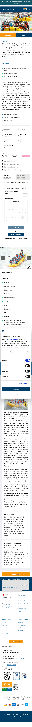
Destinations (21, 628)
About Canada (7, 619)
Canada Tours (23, 619)
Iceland (25, 1)
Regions (4, 622)
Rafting (22, 32)
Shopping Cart (7, 607)
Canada (9, 32)
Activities (15, 32)
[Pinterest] (18, 698)
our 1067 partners (12, 339)
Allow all (16, 389)
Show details (23, 383)
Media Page (21, 606)
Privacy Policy (21, 600)
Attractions (5, 625)
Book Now (8, 35)
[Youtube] (14, 698)
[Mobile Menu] (29, 9)
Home (3, 32)
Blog (3, 630)
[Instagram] (9, 698)
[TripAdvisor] (28, 698)
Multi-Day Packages (23, 622)
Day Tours (20, 630)
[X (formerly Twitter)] (23, 698)
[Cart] (24, 9)
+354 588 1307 (11, 665)
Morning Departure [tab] (7, 177)
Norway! (16, 3)
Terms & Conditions (23, 603)
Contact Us (21, 598)
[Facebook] (4, 698)
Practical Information (8, 628)
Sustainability (22, 608)
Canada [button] (7, 595)
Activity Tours (21, 625)
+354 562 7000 (19, 659)
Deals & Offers (6, 633)
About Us (21, 595)
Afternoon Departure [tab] (21, 177)
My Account (6, 604)
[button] (7, 156)
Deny (16, 394)
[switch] (27, 365)
